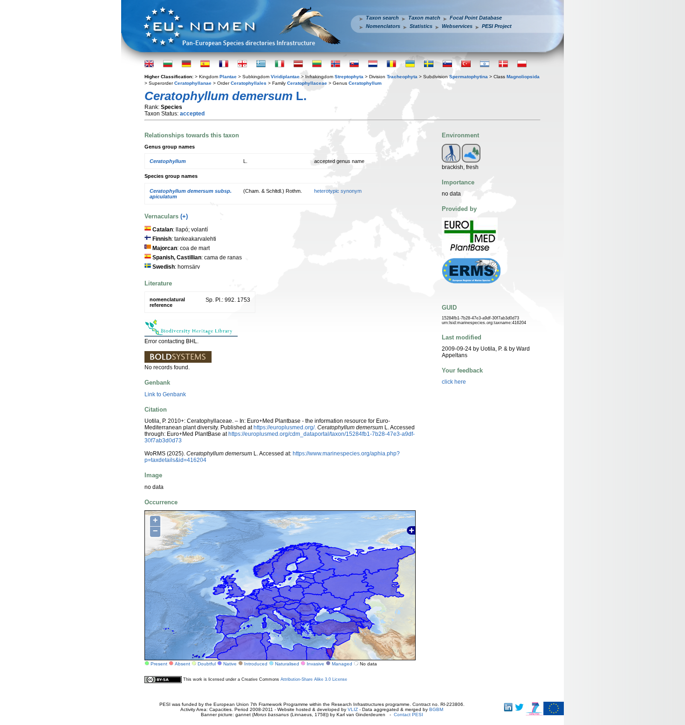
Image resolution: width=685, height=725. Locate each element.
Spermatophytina (468, 76)
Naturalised (287, 663)
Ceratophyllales (249, 83)
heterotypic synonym (338, 191)
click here (454, 382)
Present (159, 663)
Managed (342, 663)
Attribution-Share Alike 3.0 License (314, 679)
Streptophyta (349, 76)
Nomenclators (383, 26)
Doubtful (207, 663)
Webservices (457, 26)
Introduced (255, 663)
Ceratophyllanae (193, 83)
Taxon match (424, 17)
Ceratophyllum (365, 83)
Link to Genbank (165, 394)
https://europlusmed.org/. (284, 427)
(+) (184, 216)
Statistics (421, 26)
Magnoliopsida (523, 76)
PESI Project (497, 26)
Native (230, 663)
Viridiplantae (285, 76)
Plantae (228, 76)
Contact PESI (408, 714)
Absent (182, 663)
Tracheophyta (402, 76)
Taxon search (382, 17)
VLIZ (353, 709)
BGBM (436, 709)
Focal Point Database (476, 17)
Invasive (315, 663)
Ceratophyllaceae (307, 83)
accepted (192, 113)
